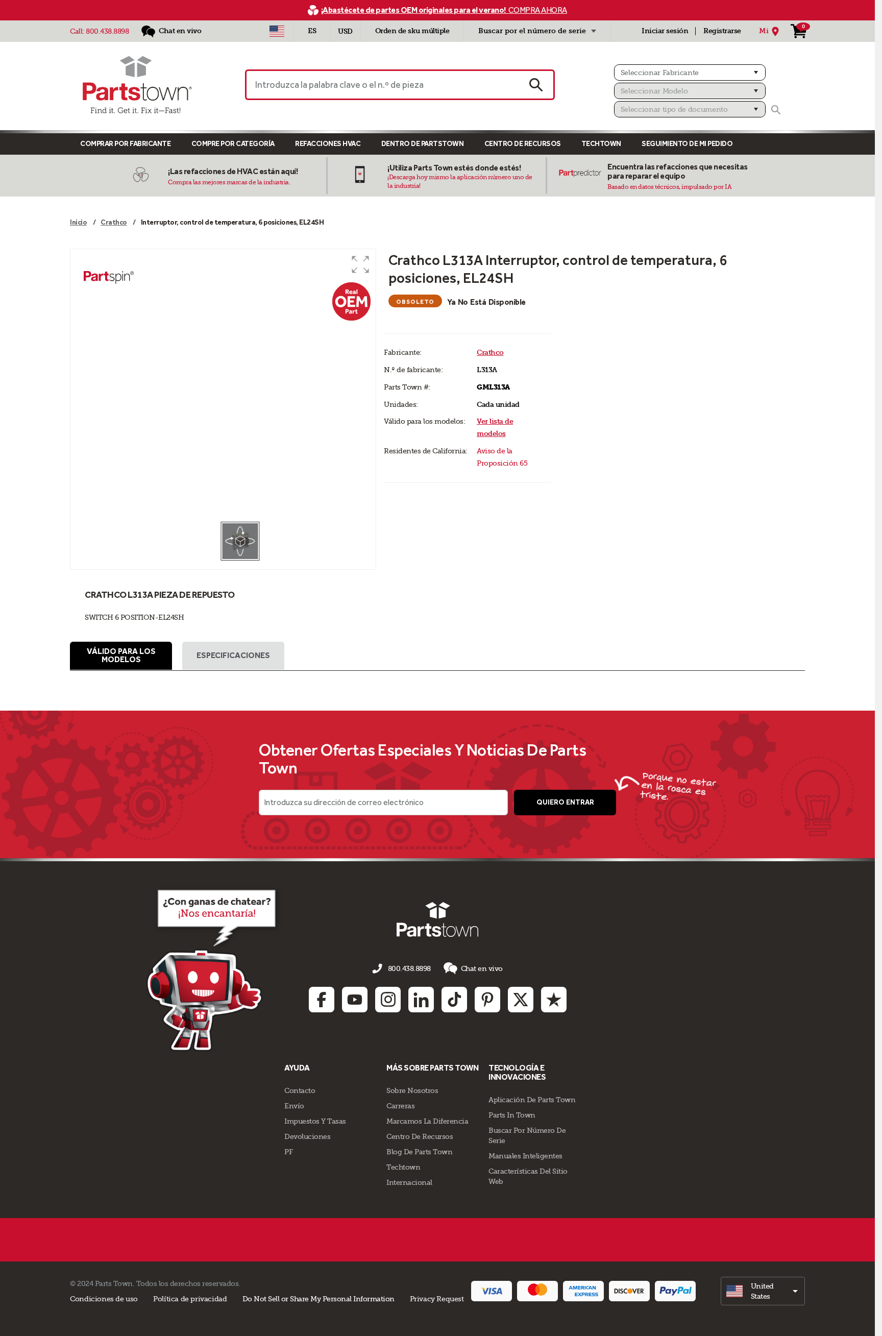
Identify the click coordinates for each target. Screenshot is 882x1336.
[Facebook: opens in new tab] (321, 999)
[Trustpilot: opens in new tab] (554, 999)
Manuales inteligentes (525, 1156)
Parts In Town (511, 1115)
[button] (360, 264)
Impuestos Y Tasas (315, 1121)
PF (288, 1152)
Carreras (400, 1106)
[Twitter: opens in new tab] (520, 999)
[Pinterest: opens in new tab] (487, 999)
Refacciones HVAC (327, 143)
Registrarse (722, 31)
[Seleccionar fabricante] (690, 72)
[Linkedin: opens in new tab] (421, 999)
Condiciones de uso (104, 1299)
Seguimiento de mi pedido (687, 143)
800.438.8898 (107, 31)
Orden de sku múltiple (412, 31)
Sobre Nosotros (412, 1090)
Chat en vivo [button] (482, 968)
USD (345, 31)
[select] (763, 1291)
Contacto (299, 1090)
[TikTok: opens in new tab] (454, 999)
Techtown (403, 1167)
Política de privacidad (190, 1299)
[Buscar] (775, 109)
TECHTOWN (601, 143)
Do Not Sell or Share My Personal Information (318, 1299)
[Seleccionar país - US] (276, 31)
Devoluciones (307, 1136)
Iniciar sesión (665, 31)
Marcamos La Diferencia (427, 1121)
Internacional (409, 1182)
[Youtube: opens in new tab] (355, 999)
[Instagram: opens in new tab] (388, 999)
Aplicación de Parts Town (531, 1100)
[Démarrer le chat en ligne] (214, 968)
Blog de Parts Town (419, 1152)
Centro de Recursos (522, 143)
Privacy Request (437, 1299)
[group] (223, 385)
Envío (294, 1106)
